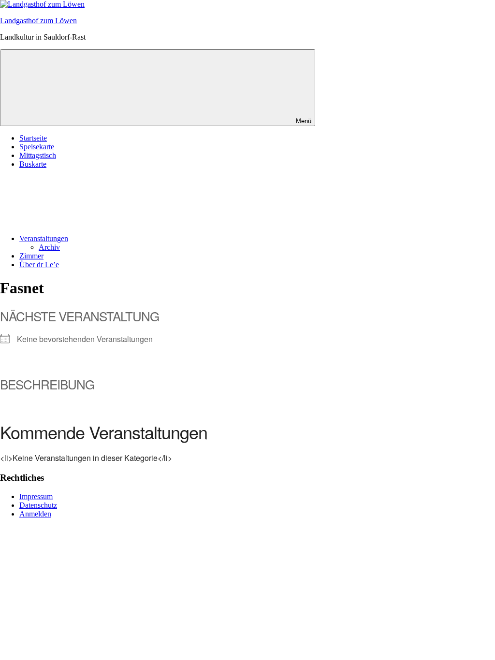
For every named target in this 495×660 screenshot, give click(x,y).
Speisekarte (36, 147)
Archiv (49, 247)
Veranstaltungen (43, 238)
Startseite (33, 138)
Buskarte (32, 164)
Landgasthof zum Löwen (38, 20)
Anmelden (35, 514)
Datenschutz (38, 505)
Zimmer (31, 256)
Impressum (36, 496)
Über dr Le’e (39, 264)
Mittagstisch (37, 155)
